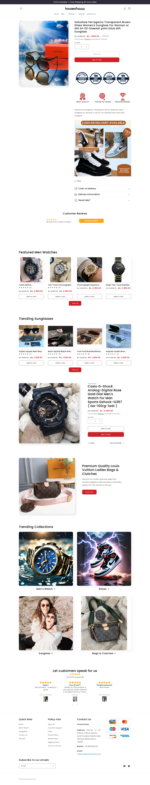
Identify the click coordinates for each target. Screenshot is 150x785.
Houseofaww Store (30, 779)
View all (75, 303)
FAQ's (50, 731)
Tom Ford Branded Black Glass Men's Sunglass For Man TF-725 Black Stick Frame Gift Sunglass (89, 351)
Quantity (77, 43)
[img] (75, 674)
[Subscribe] (53, 766)
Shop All (22, 739)
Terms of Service (54, 746)
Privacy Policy (53, 735)
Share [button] (79, 181)
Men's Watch (44, 589)
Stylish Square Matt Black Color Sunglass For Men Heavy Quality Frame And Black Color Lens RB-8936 (31, 351)
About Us (51, 724)
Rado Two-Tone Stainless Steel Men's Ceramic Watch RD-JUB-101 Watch (118, 285)
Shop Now (89, 492)
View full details (116, 443)
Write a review (91, 221)
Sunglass (44, 653)
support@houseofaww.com (89, 754)
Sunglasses (23, 731)
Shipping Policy (53, 742)
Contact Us (23, 735)
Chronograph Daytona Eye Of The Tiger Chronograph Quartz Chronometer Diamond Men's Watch (88, 285)
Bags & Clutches (102, 653)
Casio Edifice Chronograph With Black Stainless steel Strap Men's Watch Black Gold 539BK (30, 285)
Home (21, 724)
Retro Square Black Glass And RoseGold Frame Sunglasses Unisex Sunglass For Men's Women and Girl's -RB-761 (60, 351)
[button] (21, 8)
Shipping (87, 39)
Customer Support (55, 728)
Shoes (103, 589)
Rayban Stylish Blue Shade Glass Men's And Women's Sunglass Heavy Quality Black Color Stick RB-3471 (118, 351)
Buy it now (97, 60)
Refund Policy (53, 739)
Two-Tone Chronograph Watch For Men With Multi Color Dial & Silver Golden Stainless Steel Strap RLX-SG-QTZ (60, 285)
